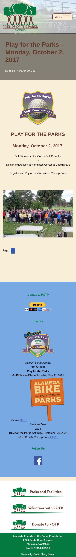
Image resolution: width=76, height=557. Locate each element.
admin (12, 71)
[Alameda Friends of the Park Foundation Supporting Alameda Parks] (20, 16)
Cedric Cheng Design (44, 554)
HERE (23, 420)
